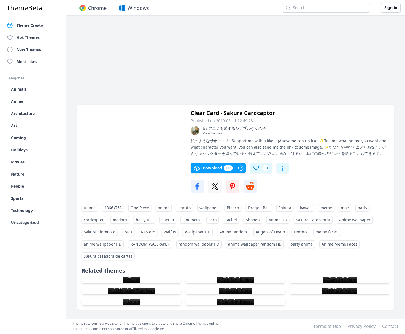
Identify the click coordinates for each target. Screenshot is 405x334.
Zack (128, 232)
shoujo (167, 219)
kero (213, 219)
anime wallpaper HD (102, 244)
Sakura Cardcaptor (313, 219)
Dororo (300, 232)
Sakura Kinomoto (99, 232)
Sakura (285, 207)
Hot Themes (28, 37)
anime (163, 207)
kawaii (306, 207)
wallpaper (208, 207)
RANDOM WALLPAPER (150, 244)
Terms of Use (327, 326)
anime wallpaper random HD (255, 244)
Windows (138, 8)
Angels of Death (270, 232)
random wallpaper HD (199, 244)
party (362, 207)
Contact (390, 326)
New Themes (29, 49)
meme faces (326, 232)
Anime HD (278, 219)
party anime (301, 244)
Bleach (233, 207)
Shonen (253, 219)
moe (345, 207)
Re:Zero (148, 232)
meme (326, 207)
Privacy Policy (361, 326)
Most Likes (27, 61)
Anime (90, 207)
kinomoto (191, 219)
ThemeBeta (24, 7)
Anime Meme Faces (339, 244)
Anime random (233, 232)
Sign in (390, 7)
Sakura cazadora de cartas (108, 256)
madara (120, 219)
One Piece (140, 207)
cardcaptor (94, 219)
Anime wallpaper (355, 219)
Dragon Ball (259, 207)
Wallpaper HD (197, 232)
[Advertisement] (235, 62)
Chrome (97, 8)
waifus (170, 232)
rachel (231, 219)
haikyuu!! (144, 219)
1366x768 (113, 207)
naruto (184, 207)
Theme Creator (31, 25)
